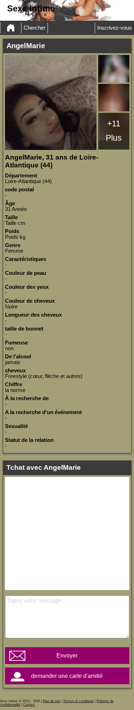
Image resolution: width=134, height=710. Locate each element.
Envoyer (67, 656)
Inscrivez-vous (114, 28)
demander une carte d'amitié (67, 676)
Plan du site (51, 701)
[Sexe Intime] (10, 27)
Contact (29, 704)
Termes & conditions (78, 701)
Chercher (34, 28)
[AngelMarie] (50, 102)
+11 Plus (114, 130)
